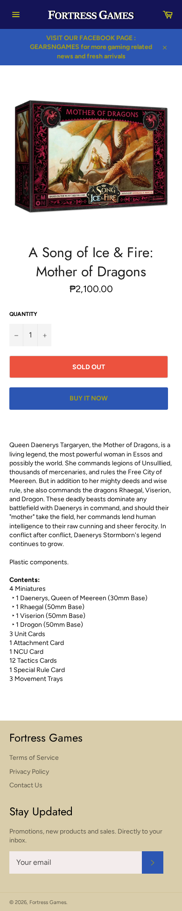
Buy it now (89, 398)
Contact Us (25, 785)
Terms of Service (34, 758)
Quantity (23, 314)
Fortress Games (47, 902)
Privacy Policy (29, 772)
